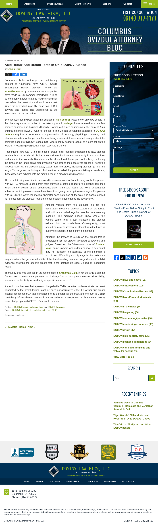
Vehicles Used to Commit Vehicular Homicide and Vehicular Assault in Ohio (133, 406)
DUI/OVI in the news (127, 306)
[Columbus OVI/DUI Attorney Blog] (114, 39)
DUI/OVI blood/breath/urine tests (29, 307)
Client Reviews (83, 3)
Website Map (110, 481)
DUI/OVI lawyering (56, 307)
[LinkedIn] (128, 257)
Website (107, 3)
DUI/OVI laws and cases (130, 279)
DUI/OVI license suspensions (132, 341)
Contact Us (92, 481)
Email (116, 106)
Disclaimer (55, 481)
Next (31, 327)
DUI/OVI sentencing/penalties (132, 318)
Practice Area (119, 126)
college (68, 123)
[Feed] (145, 257)
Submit (134, 170)
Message (117, 147)
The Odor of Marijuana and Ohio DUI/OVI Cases (132, 426)
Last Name (118, 96)
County (116, 137)
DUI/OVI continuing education (133, 324)
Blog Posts (128, 481)
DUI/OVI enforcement (128, 285)
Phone (116, 116)
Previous (11, 327)
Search (152, 378)
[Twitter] (122, 257)
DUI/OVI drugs (124, 330)
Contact (127, 3)
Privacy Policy (74, 481)
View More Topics (123, 357)
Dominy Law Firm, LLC (33, 520)
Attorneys (29, 3)
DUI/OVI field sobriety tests (131, 336)
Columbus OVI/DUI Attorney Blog (36, 16)
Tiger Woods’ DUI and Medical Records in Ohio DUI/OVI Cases (131, 417)
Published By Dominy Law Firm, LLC (139, 16)
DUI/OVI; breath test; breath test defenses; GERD (34, 310)
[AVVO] (140, 257)
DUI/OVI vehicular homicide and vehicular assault (131, 349)
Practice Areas (55, 3)
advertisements (14, 91)
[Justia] (134, 257)
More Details (134, 244)
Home (9, 3)
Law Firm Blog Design (139, 521)
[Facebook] (116, 257)
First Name (118, 86)
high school (63, 119)
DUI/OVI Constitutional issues (133, 291)
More (152, 3)
